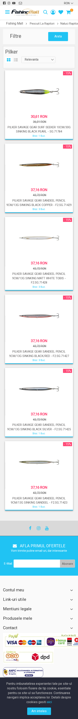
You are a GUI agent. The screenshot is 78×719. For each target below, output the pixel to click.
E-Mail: (8, 563)
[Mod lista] (15, 60)
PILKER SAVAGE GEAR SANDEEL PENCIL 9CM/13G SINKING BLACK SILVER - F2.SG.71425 (39, 427)
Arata (58, 36)
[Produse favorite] (60, 13)
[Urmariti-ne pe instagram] (9, 3)
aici (49, 702)
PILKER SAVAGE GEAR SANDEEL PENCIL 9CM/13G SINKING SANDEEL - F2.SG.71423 (39, 500)
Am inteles (39, 711)
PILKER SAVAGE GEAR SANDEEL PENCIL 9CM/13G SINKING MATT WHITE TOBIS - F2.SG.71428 (39, 278)
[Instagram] (38, 528)
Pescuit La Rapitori (42, 23)
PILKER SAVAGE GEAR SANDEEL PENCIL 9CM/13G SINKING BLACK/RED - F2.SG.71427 (39, 354)
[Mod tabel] (8, 60)
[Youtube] (47, 528)
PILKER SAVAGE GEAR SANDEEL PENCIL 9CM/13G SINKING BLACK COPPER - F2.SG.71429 (39, 203)
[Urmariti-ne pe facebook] (4, 3)
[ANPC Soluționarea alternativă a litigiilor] (23, 672)
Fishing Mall (14, 23)
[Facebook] (30, 528)
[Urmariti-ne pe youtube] (13, 3)
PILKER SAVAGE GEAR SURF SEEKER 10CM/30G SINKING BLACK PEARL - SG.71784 (39, 129)
